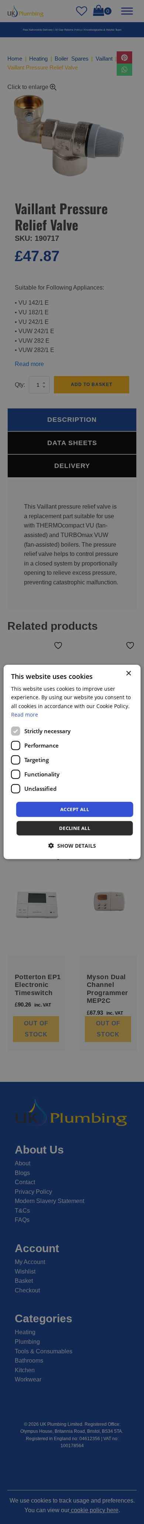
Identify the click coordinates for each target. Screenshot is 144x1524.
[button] (72, 845)
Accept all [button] (74, 809)
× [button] (128, 673)
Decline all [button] (74, 828)
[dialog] (72, 762)
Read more (24, 714)
